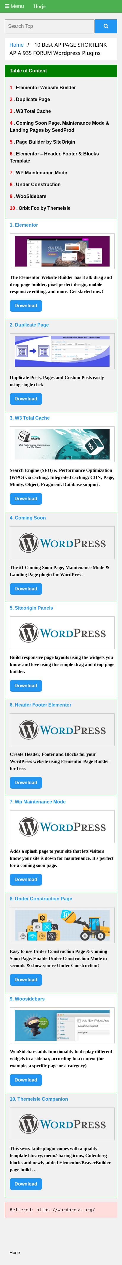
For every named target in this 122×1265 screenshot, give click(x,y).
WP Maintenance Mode (41, 172)
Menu (16, 6)
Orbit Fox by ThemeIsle (43, 208)
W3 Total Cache (33, 111)
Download (26, 305)
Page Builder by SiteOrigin (45, 141)
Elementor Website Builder (45, 87)
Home (16, 45)
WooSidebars (30, 196)
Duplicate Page (32, 99)
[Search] (106, 26)
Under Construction (38, 184)
